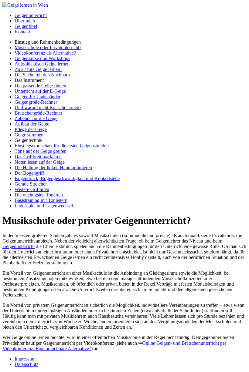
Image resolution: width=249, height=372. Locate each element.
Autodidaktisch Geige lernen (42, 63)
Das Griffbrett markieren (38, 156)
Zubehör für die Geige (36, 118)
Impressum (25, 358)
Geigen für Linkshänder (37, 96)
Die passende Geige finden (40, 85)
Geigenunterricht (31, 15)
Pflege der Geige (31, 129)
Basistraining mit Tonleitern (41, 200)
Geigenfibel (26, 26)
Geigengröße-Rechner (36, 102)
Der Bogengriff (29, 173)
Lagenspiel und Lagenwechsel (44, 205)
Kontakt (22, 31)
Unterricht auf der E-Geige (40, 91)
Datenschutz (26, 364)
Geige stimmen (29, 134)
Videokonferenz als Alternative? (45, 52)
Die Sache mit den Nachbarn (42, 74)
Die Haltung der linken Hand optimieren (53, 167)
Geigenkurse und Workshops (42, 58)
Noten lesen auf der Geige (40, 162)
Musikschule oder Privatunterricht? (48, 47)
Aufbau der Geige (32, 123)
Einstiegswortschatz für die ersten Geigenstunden (62, 145)
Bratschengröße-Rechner (38, 113)
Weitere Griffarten (32, 189)
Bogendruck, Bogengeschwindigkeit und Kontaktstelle (67, 178)
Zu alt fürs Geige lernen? (38, 69)
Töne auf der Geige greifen (41, 151)
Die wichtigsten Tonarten (39, 194)
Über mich (25, 20)
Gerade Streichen (31, 183)
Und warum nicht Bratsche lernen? (48, 107)
